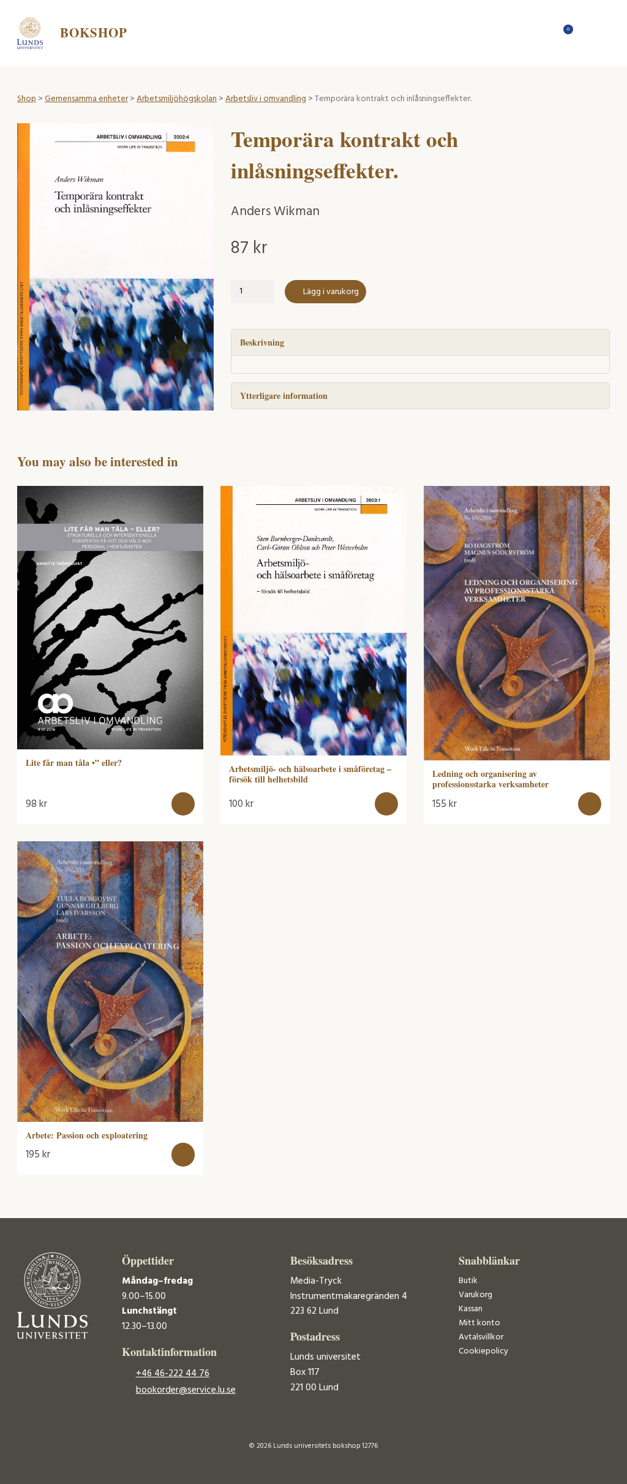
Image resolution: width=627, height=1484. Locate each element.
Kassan (470, 1309)
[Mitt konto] (586, 33)
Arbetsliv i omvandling (265, 99)
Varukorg (475, 1295)
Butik (468, 1281)
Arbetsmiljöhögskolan (177, 99)
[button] (183, 804)
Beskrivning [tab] (262, 342)
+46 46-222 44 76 (172, 1373)
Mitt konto (479, 1323)
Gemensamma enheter (86, 99)
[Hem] (543, 33)
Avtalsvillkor (481, 1337)
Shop (26, 99)
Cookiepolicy (483, 1351)
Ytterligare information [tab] (284, 395)
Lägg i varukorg (331, 292)
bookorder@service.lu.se (186, 1390)
